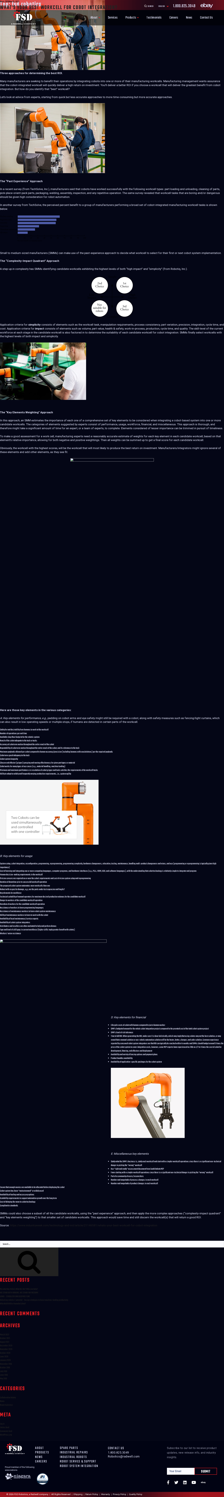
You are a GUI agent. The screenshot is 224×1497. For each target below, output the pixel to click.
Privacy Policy (119, 1494)
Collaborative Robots (8, 1398)
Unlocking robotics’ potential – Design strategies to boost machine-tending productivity (34, 1300)
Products (130, 17)
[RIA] (42, 1480)
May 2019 (3, 1379)
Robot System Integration (79, 1466)
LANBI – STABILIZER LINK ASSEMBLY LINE (15, 1296)
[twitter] (176, 1483)
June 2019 (4, 1375)
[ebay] (203, 1483)
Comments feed (6, 1431)
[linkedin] (185, 1483)
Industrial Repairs (74, 1452)
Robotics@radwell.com (124, 1456)
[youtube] (194, 1483)
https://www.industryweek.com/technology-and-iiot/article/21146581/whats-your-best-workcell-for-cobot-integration (83, 1225)
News (189, 17)
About (94, 17)
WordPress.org (6, 1435)
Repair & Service (6, 1405)
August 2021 (4, 1342)
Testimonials (154, 17)
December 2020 (6, 1346)
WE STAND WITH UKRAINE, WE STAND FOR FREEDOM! (19, 1293)
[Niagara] (18, 1480)
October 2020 (5, 1353)
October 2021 (5, 1338)
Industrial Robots (73, 1457)
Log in (2, 1424)
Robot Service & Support (78, 1461)
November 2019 (6, 1364)
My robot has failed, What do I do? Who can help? (19, 1289)
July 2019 (3, 1371)
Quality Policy (135, 1494)
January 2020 (5, 1360)
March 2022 (4, 1335)
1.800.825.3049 (118, 1452)
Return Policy (91, 1494)
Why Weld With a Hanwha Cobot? (13, 1304)
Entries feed (4, 1427)
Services (113, 17)
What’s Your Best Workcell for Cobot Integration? (58, 7)
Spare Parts (69, 1448)
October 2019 (5, 1368)
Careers (173, 17)
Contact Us (206, 17)
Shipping (77, 1494)
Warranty (105, 1494)
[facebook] (168, 1483)
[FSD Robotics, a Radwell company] (23, 17)
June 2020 (4, 1357)
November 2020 (6, 1349)
